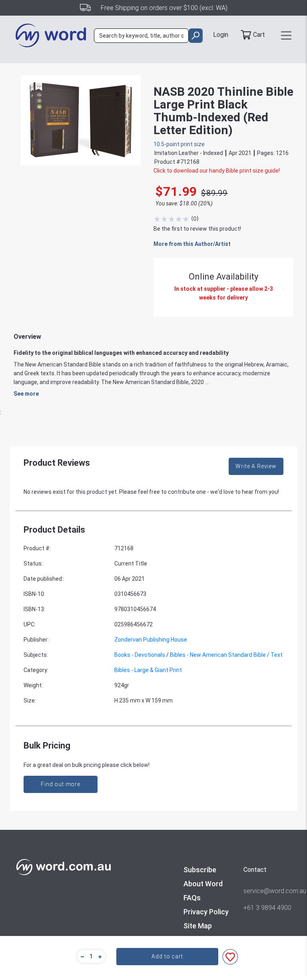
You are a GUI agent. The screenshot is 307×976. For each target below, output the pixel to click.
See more (26, 393)
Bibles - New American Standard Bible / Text (226, 655)
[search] (196, 35)
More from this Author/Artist (192, 244)
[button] (81, 956)
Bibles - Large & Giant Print (148, 670)
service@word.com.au (267, 891)
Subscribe (199, 869)
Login (220, 34)
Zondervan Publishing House (150, 639)
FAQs (192, 897)
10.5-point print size (179, 144)
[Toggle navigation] (286, 35)
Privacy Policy (206, 912)
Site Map (197, 926)
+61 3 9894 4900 (267, 908)
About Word (203, 883)
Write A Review (256, 466)
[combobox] (141, 35)
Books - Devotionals (139, 655)
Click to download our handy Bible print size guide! (217, 170)
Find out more (60, 784)
